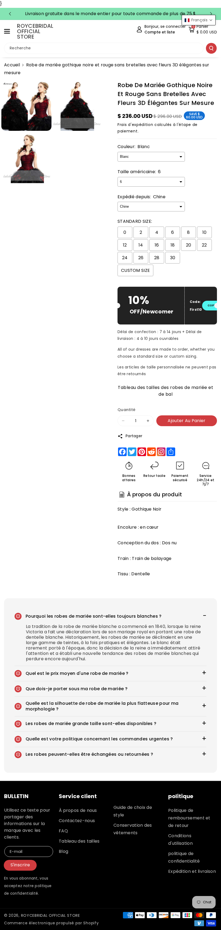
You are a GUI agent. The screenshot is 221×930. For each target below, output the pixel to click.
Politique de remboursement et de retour (189, 818)
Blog (63, 851)
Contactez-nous (77, 821)
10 (204, 232)
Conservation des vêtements (132, 829)
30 (172, 258)
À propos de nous (78, 810)
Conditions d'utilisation (180, 839)
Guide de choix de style (132, 811)
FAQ (63, 831)
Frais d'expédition (135, 124)
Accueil (12, 65)
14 (141, 245)
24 (125, 258)
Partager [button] (134, 436)
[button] (10, 31)
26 (141, 258)
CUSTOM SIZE (135, 270)
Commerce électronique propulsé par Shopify (51, 923)
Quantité (126, 409)
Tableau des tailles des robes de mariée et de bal (165, 390)
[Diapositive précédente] (10, 14)
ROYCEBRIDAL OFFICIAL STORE (50, 915)
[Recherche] (211, 48)
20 (188, 245)
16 (157, 245)
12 (125, 245)
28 (157, 258)
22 (204, 245)
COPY (212, 305)
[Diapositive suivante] (211, 14)
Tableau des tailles (79, 841)
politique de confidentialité (184, 857)
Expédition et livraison (192, 871)
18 (173, 245)
